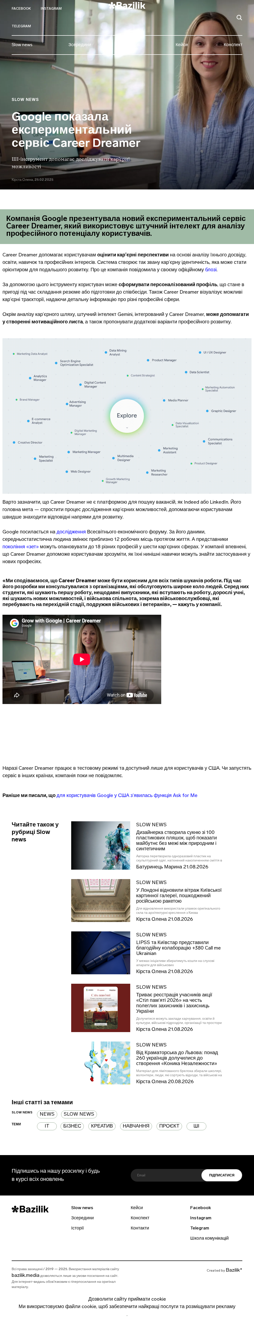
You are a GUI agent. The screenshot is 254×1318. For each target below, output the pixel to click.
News (47, 1114)
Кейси (182, 45)
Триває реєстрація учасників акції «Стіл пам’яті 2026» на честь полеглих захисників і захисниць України (174, 1003)
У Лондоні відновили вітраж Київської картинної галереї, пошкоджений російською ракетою (179, 896)
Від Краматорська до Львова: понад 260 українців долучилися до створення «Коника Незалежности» (177, 1058)
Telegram (21, 26)
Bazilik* (234, 1270)
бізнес (72, 1126)
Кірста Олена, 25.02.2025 (32, 180)
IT (47, 1126)
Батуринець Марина (159, 867)
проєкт (169, 1126)
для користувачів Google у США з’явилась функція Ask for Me (127, 795)
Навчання (136, 1126)
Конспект (233, 45)
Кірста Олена (151, 920)
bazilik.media (25, 1275)
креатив (102, 1126)
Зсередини (79, 45)
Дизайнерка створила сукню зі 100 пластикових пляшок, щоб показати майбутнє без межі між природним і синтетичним (176, 841)
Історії (133, 45)
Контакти (140, 1228)
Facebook (21, 9)
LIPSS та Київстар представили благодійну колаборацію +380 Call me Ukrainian (178, 948)
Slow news (22, 45)
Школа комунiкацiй (209, 1238)
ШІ (196, 1126)
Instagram (51, 9)
